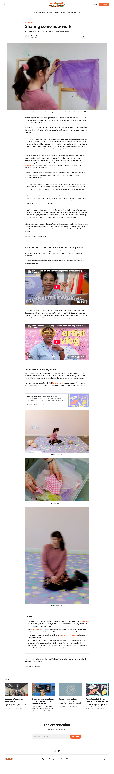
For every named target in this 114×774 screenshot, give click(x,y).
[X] (55, 751)
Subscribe (104, 5)
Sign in (95, 5)
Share (85, 37)
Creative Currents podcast (68, 635)
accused (28, 165)
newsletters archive (73, 12)
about (63, 12)
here (44, 648)
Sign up (44, 759)
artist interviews (39, 12)
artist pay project (52, 12)
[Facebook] (59, 751)
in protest (83, 621)
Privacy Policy (53, 759)
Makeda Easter (35, 36)
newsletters (29, 22)
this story (36, 629)
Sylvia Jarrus (56, 383)
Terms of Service (66, 759)
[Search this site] (5, 4)
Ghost (107, 759)
